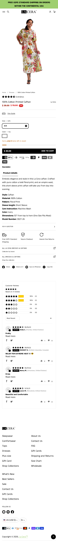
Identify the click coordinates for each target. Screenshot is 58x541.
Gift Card (6, 461)
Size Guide (11, 113)
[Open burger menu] (3, 11)
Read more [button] (10, 336)
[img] (18, 327)
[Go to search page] (8, 12)
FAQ (33, 446)
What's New (8, 474)
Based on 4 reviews (13, 292)
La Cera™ (23, 536)
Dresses (11, 92)
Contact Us (36, 441)
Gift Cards (36, 451)
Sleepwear (7, 436)
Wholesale (36, 466)
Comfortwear (9, 441)
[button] (8, 12)
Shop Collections (10, 466)
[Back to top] (53, 536)
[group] (10, 173)
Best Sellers (8, 479)
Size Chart (36, 461)
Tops (4, 446)
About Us (36, 436)
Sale (4, 484)
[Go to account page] (50, 12)
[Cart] (54, 12)
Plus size (6, 456)
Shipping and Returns (42, 456)
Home (4, 92)
